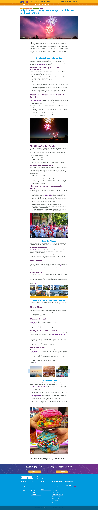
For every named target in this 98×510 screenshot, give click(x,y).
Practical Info (43, 486)
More (48, 1)
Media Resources (55, 488)
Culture (22, 488)
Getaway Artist (29, 8)
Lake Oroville (61, 265)
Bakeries (41, 8)
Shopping (23, 486)
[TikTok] (42, 478)
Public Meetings (55, 486)
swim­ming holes (36, 249)
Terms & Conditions (59, 507)
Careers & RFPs (55, 500)
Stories (24, 4)
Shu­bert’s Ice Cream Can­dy (38, 386)
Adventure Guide (35, 467)
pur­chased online (62, 114)
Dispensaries (33, 494)
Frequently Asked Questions (57, 494)
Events (72, 1)
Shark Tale (32, 322)
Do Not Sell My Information (49, 508)
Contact (53, 502)
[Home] (20, 4)
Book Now (64, 1)
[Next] (69, 371)
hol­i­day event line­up (41, 64)
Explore (37, 1)
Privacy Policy (54, 507)
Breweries (33, 488)
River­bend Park (33, 275)
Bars (32, 486)
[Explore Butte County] (24, 1)
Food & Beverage (36, 8)
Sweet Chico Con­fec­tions (37, 391)
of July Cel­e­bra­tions (37, 55)
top (35, 283)
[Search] (77, 1)
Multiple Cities (23, 8)
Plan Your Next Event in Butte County (45, 489)
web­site (43, 181)
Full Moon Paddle (34, 351)
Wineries (33, 490)
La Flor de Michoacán (36, 395)
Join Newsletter (61, 471)
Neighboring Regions (56, 498)
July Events (49, 55)
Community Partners (56, 492)
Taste (43, 1)
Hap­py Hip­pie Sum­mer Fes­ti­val (58, 334)
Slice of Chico (33, 309)
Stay (31, 1)
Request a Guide (34, 471)
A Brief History (55, 490)
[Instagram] (37, 478)
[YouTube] (40, 478)
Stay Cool (44, 55)
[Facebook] (35, 478)
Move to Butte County (56, 496)
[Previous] (29, 371)
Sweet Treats (54, 55)
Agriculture (23, 490)
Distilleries (33, 492)
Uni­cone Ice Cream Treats (38, 399)
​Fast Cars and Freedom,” (36, 100)
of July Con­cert (47, 195)
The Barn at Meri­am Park (51, 332)
